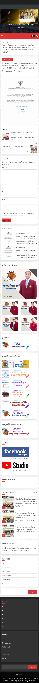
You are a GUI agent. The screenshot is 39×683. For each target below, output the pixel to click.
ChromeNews (21, 681)
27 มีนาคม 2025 (21, 71)
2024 (3, 615)
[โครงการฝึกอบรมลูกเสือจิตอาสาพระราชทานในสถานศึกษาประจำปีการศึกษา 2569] (8, 510)
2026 (3, 607)
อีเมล (4, 199)
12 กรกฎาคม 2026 (23, 514)
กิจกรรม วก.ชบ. (6, 568)
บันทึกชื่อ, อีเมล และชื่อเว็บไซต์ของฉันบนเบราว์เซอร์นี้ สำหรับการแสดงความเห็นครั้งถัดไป (19, 214)
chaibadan (8, 71)
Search (32, 667)
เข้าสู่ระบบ (5, 485)
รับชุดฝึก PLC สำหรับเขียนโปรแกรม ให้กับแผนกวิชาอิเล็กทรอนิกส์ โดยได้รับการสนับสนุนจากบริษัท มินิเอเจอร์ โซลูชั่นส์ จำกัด (26, 496)
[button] (2, 36)
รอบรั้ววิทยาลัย (6, 580)
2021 (3, 626)
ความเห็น (5, 168)
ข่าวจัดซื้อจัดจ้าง (7, 59)
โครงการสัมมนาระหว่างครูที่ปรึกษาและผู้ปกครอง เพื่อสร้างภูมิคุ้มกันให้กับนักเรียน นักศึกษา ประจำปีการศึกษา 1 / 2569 (26, 524)
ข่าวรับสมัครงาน (6, 576)
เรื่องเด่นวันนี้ (5, 583)
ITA (3, 564)
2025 (3, 611)
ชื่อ (3, 192)
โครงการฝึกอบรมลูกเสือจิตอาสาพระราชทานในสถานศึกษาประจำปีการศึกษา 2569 (26, 509)
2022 (3, 622)
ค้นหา (32, 592)
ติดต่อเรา (19, 674)
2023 (3, 618)
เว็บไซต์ (4, 207)
